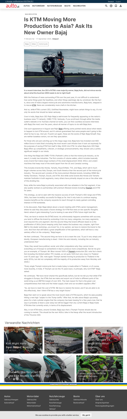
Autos (27, 6)
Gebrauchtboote (80, 399)
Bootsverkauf (78, 403)
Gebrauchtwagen (11, 399)
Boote (67, 6)
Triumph (89, 188)
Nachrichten (79, 6)
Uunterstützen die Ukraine (63, 384)
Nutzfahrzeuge (54, 6)
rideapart (55, 39)
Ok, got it (86, 415)
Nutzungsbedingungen (104, 406)
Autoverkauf (9, 403)
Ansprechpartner (102, 403)
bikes (34, 44)
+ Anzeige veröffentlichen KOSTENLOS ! (19, 1)
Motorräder (38, 6)
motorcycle (43, 44)
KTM (34, 105)
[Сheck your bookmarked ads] (115, 6)
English (118, 1)
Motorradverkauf (34, 406)
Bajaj (27, 44)
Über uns (100, 396)
